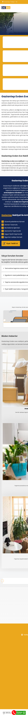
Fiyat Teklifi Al (11, 243)
